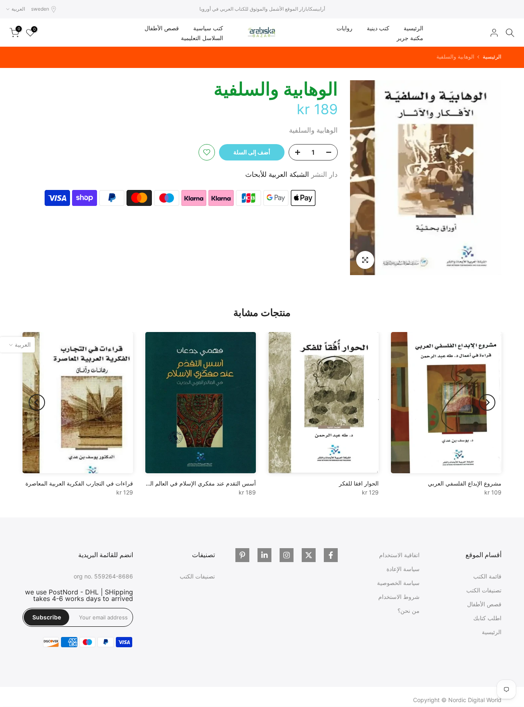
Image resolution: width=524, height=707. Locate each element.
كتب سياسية (208, 28)
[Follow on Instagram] (287, 555)
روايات (344, 28)
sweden (40, 9)
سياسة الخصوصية (398, 582)
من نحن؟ (409, 610)
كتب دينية (378, 28)
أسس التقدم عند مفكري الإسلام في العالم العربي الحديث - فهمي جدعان (169, 483)
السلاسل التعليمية (202, 37)
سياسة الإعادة (403, 568)
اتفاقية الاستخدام (399, 554)
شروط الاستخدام (399, 596)
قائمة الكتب (487, 576)
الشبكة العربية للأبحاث (277, 174)
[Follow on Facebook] (331, 555)
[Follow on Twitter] (309, 555)
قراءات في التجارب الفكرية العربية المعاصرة (79, 483)
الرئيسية (413, 28)
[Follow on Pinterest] (242, 555)
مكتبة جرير (410, 37)
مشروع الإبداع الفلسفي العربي (464, 483)
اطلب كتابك (487, 617)
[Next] (37, 402)
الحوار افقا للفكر (359, 483)
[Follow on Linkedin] (264, 555)
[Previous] (487, 402)
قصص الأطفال (162, 28)
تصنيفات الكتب (483, 590)
